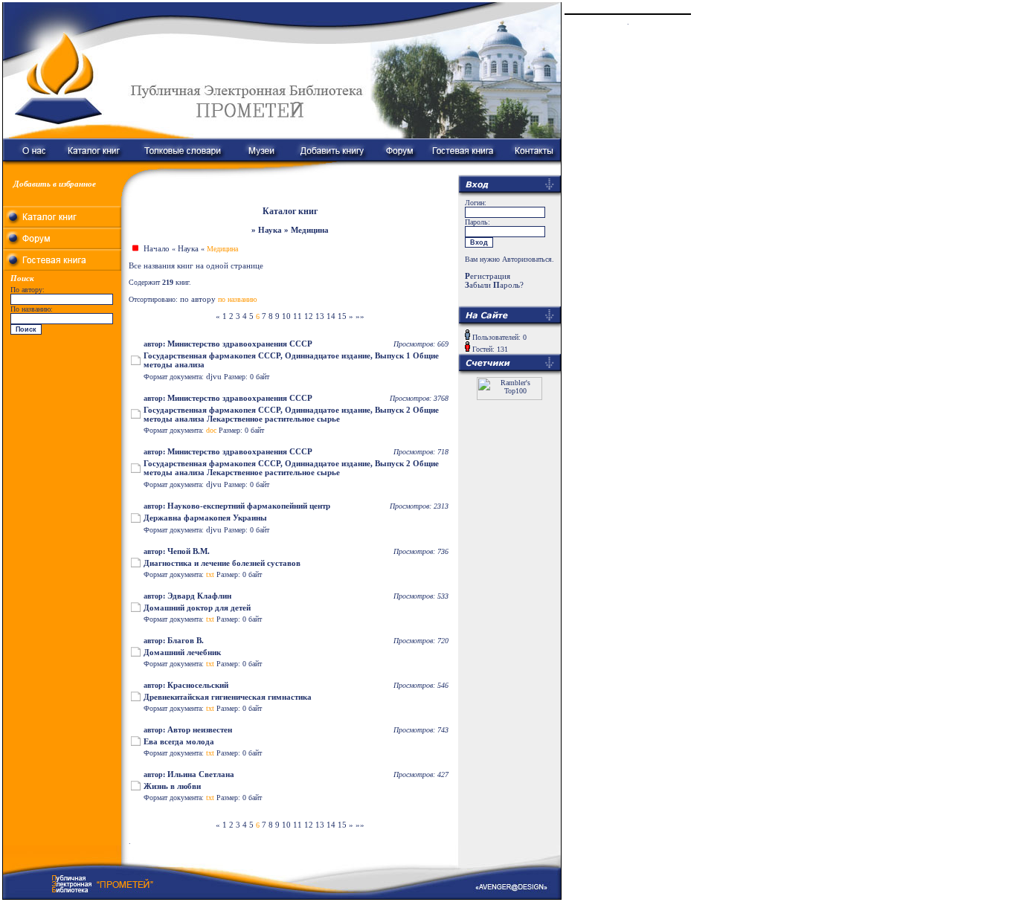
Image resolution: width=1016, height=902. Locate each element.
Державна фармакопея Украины (205, 517)
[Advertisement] (62, 431)
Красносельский (197, 684)
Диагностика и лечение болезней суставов (222, 562)
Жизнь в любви (172, 786)
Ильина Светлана (200, 774)
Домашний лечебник (182, 652)
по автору (198, 298)
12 (308, 316)
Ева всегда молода (179, 741)
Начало (157, 248)
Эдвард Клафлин (199, 595)
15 (342, 316)
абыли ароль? (494, 284)
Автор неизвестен (199, 729)
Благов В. (185, 640)
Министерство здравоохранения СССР (239, 343)
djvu (214, 376)
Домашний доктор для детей (197, 607)
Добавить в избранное (54, 183)
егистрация (487, 275)
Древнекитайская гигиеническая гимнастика (228, 696)
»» (360, 316)
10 (286, 316)
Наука (188, 248)
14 (331, 316)
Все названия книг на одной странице (196, 265)
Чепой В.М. (188, 551)
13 (319, 316)
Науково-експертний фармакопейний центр (248, 505)
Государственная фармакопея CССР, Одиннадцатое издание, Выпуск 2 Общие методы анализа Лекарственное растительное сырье (291, 414)
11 (297, 316)
